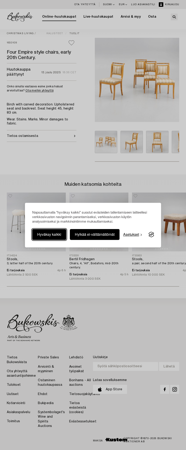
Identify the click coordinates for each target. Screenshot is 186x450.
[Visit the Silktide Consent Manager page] (151, 234)
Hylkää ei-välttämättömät (95, 234)
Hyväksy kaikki (49, 234)
